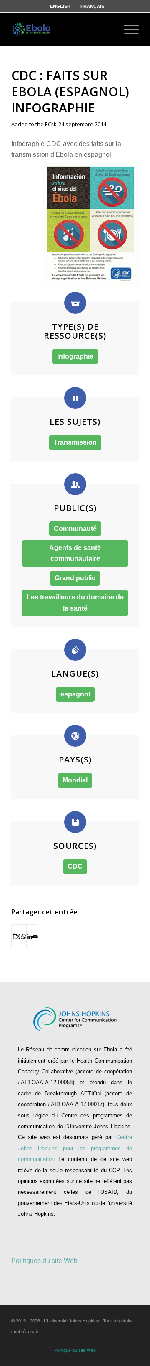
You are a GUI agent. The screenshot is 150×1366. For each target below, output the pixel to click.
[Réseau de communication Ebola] (32, 29)
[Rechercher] (105, 29)
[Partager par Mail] (35, 936)
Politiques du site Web (44, 1260)
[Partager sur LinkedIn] (29, 936)
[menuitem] (60, 6)
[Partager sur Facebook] (13, 936)
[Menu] (127, 29)
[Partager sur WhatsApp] (23, 936)
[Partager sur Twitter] (18, 936)
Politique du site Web (75, 1350)
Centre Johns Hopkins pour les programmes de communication (75, 1148)
